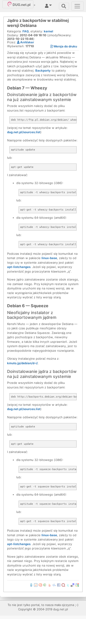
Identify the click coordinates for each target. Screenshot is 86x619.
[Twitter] (68, 584)
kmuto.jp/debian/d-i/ (22, 363)
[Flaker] (45, 584)
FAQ (25, 31)
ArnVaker (26, 42)
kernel (48, 31)
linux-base (49, 258)
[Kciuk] (49, 584)
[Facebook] (59, 584)
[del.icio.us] (72, 584)
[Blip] (40, 584)
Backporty (43, 70)
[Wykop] (36, 584)
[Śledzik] (54, 584)
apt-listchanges (19, 267)
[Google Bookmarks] (77, 584)
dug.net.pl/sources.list (23, 132)
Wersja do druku (65, 46)
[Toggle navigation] (64, 6)
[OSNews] (31, 584)
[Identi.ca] (63, 584)
